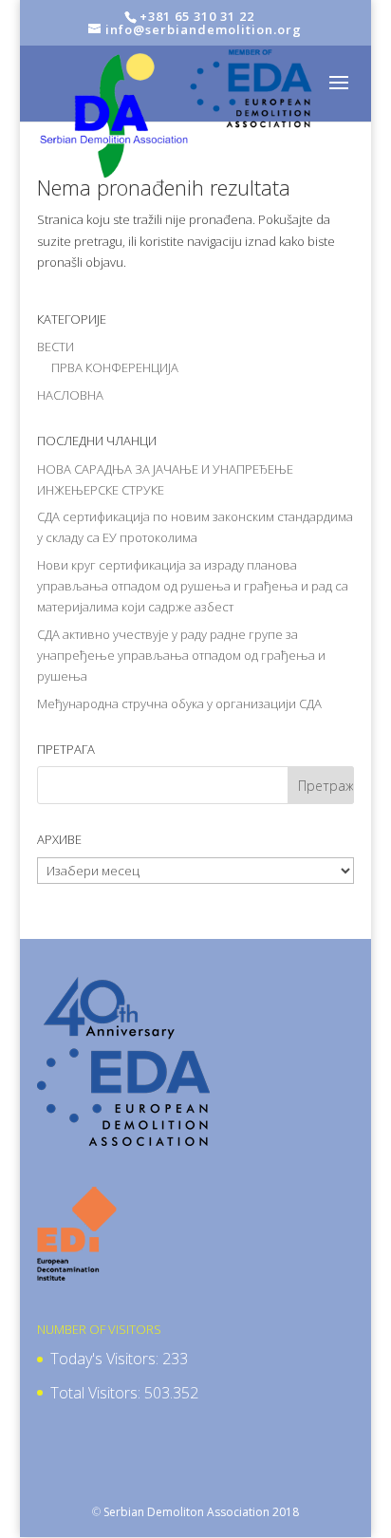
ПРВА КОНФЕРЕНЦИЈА (114, 367)
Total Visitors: (97, 1392)
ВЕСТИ (55, 346)
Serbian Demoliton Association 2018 (201, 1512)
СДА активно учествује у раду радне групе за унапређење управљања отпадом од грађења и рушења (181, 655)
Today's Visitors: (106, 1358)
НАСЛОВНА (70, 394)
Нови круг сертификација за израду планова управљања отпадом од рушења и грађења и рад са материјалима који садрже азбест (192, 585)
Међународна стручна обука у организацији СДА (179, 703)
